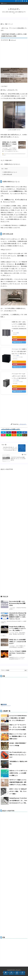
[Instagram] (20, 1)
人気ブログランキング (5, 705)
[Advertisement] (14, 55)
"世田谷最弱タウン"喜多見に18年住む (18, 763)
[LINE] (8, 435)
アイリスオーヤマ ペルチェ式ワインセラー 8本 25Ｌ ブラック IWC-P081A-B (19, 376)
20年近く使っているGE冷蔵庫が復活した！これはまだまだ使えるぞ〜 (17, 641)
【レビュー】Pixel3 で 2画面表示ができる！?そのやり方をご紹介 (17, 653)
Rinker (18, 332)
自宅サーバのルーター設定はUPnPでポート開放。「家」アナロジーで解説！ (18, 791)
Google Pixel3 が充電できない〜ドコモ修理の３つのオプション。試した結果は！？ (17, 628)
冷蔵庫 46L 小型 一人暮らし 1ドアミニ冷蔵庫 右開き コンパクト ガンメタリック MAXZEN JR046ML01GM (19, 326)
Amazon (15, 337)
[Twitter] (16, 1)
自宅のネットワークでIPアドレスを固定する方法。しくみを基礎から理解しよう (18, 773)
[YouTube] (22, 1)
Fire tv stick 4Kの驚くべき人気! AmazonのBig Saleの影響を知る (17, 603)
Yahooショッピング (17, 342)
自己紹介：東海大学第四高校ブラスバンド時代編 (17, 744)
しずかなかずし (23, 424)
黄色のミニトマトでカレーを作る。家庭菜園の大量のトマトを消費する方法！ (17, 736)
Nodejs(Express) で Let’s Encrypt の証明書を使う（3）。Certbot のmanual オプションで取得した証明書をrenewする (18, 800)
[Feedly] (26, 1)
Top (3, 24)
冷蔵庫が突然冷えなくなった (9, 172)
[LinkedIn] (19, 432)
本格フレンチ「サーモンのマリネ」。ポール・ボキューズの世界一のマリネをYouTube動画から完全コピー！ (18, 727)
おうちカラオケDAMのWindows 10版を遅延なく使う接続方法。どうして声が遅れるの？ (18, 718)
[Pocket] (3, 435)
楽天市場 (15, 339)
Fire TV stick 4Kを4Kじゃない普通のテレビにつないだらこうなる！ (17, 755)
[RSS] (24, 1)
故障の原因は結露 (7, 174)
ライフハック (10, 24)
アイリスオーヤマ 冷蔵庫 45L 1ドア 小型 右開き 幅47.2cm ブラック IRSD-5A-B (19, 351)
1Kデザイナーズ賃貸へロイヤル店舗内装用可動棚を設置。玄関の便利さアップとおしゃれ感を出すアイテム (17, 782)
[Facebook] (18, 1)
